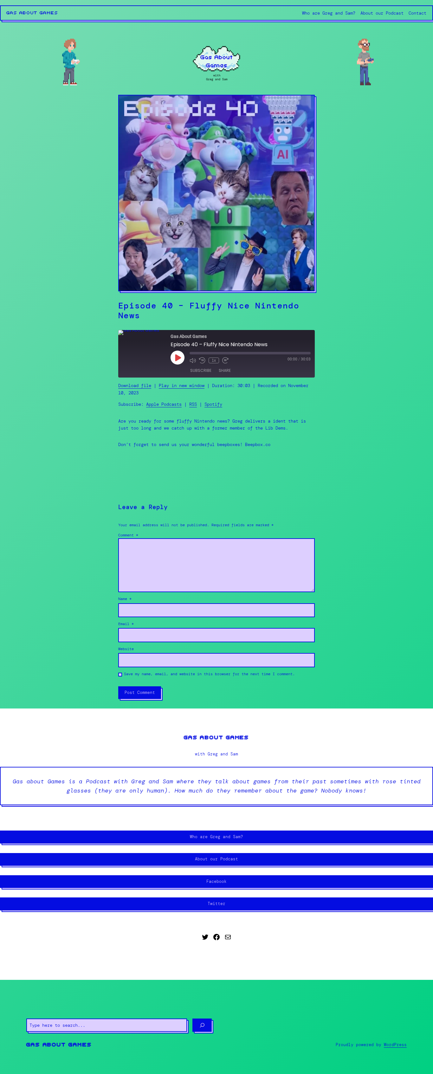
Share (225, 370)
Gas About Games (32, 13)
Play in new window (181, 385)
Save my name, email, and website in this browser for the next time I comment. (209, 673)
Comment (128, 535)
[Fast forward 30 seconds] (225, 360)
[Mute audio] (193, 360)
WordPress (395, 1044)
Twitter (216, 903)
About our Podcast (216, 859)
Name (125, 598)
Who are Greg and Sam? (216, 836)
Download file (134, 385)
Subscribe (200, 370)
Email (126, 623)
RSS (193, 404)
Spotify (213, 404)
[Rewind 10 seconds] (202, 360)
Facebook (216, 881)
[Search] (202, 1025)
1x (214, 360)
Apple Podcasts (164, 404)
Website (126, 648)
